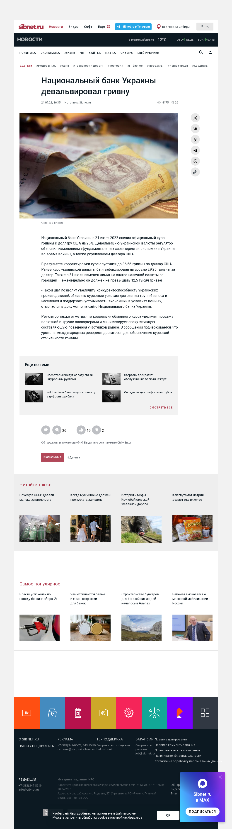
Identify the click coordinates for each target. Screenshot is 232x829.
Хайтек (95, 52)
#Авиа (65, 65)
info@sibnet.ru (29, 789)
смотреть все (161, 407)
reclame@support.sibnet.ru (76, 749)
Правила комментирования (175, 745)
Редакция (27, 779)
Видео (73, 26)
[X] (195, 117)
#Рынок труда (178, 65)
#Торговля (116, 65)
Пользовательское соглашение (178, 750)
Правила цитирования (171, 739)
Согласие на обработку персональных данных (188, 761)
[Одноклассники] (195, 139)
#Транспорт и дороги (88, 65)
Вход (204, 26)
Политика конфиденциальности (178, 756)
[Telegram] (195, 150)
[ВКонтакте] (195, 128)
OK (168, 815)
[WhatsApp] (195, 161)
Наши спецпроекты (37, 746)
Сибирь (127, 52)
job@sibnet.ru (145, 753)
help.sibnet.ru (106, 749)
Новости (56, 26)
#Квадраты (200, 65)
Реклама (65, 739)
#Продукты (155, 65)
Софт (88, 26)
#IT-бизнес (135, 65)
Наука (110, 52)
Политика (27, 52)
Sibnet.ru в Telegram (136, 26)
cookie (131, 813)
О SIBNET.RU (29, 739)
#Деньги (26, 65)
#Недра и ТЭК (46, 65)
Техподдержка (110, 739)
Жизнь (70, 52)
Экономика (50, 52)
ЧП (82, 52)
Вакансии (144, 739)
